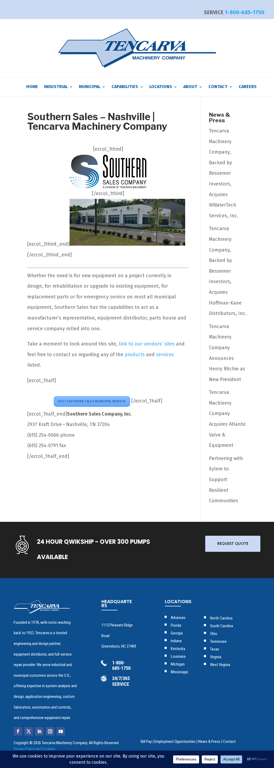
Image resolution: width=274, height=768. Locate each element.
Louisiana (178, 656)
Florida (176, 625)
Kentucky (178, 648)
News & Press (209, 741)
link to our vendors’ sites (147, 344)
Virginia (215, 657)
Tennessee (218, 641)
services (165, 355)
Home (32, 87)
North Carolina (221, 618)
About (190, 87)
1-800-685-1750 (244, 12)
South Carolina (221, 625)
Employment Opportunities (175, 741)
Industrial (56, 87)
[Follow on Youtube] (60, 731)
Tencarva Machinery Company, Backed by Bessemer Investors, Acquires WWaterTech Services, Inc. (223, 173)
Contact (229, 741)
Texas (214, 649)
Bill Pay (146, 741)
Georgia (177, 633)
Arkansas (178, 617)
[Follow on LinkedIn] (39, 731)
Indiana (176, 640)
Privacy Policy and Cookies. (35, 748)
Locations (160, 87)
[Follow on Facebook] (18, 731)
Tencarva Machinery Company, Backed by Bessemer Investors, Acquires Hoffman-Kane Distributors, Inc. (227, 271)
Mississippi (179, 672)
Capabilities (125, 87)
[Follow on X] (28, 731)
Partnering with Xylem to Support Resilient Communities (226, 479)
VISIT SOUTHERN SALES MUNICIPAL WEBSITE (92, 401)
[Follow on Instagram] (50, 731)
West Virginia (220, 664)
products (135, 355)
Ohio (213, 633)
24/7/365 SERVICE (121, 681)
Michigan (178, 664)
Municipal (89, 87)
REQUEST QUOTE (232, 543)
